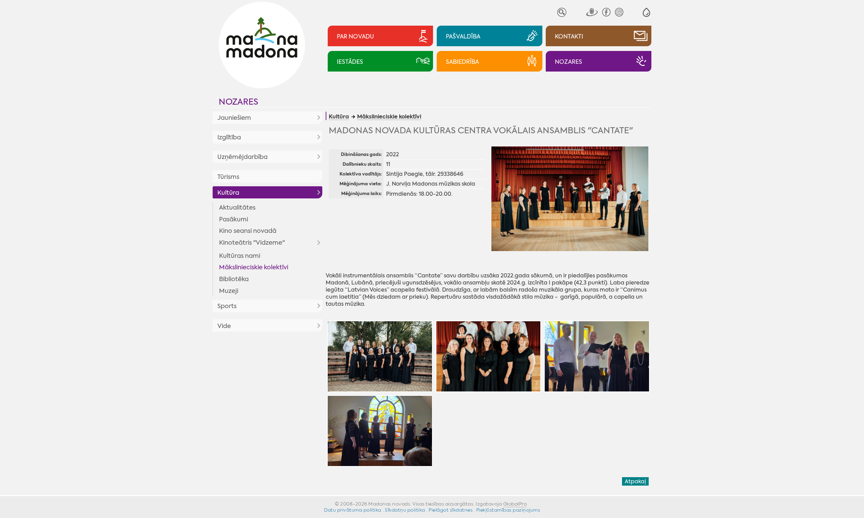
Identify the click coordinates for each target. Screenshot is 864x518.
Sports (227, 306)
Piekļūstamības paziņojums (508, 510)
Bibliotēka (234, 279)
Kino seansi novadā (247, 231)
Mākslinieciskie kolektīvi (253, 267)
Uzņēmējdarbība (242, 157)
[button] (646, 12)
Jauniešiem (234, 118)
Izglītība (229, 137)
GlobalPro (515, 504)
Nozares (238, 101)
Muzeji (228, 291)
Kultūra (228, 193)
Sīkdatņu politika (405, 510)
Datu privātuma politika (352, 510)
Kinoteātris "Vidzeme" (252, 243)
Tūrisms (228, 177)
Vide (224, 326)
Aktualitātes (237, 207)
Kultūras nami (239, 256)
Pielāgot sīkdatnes (451, 510)
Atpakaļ (635, 481)
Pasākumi (233, 219)
